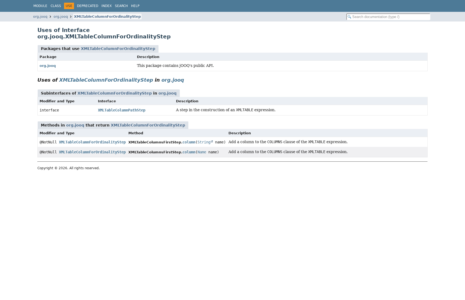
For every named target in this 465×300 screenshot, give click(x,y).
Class (56, 6)
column (188, 142)
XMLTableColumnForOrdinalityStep (107, 17)
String (204, 142)
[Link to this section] (188, 80)
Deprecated (87, 6)
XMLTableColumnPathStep (121, 110)
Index (106, 6)
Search (121, 6)
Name (202, 152)
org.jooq (40, 17)
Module (40, 6)
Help (135, 6)
